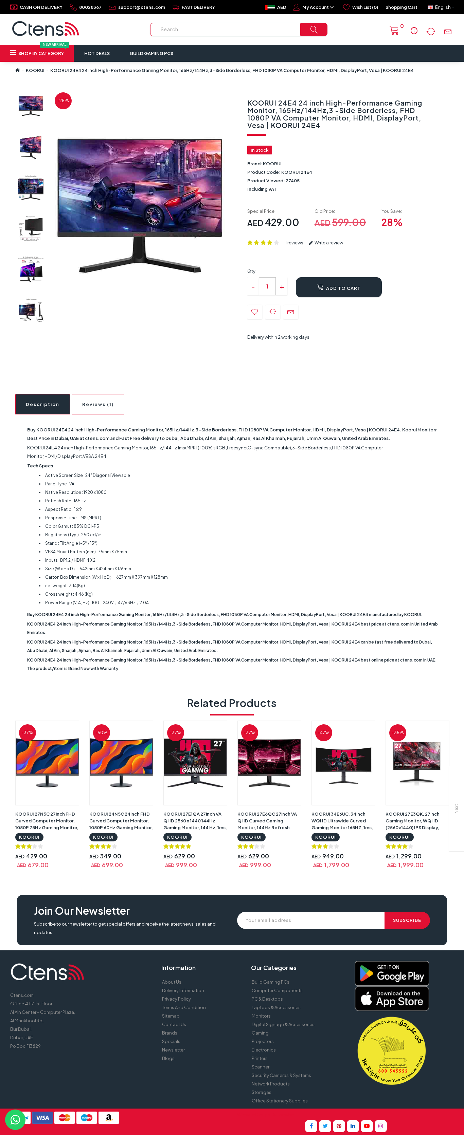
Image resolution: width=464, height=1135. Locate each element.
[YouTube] (367, 1126)
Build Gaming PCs (151, 53)
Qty (251, 271)
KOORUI (35, 70)
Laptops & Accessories (276, 1007)
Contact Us (174, 1024)
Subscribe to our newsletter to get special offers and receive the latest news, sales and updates (125, 928)
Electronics (264, 1050)
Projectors (263, 1041)
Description (42, 404)
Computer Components (277, 990)
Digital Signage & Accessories (283, 1024)
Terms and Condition (184, 1007)
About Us (171, 982)
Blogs (168, 1058)
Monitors (261, 1016)
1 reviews (294, 242)
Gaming (260, 1033)
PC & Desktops (267, 999)
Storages (261, 1092)
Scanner (260, 1066)
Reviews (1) (98, 404)
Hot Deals (97, 53)
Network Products (271, 1083)
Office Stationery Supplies (280, 1100)
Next (456, 809)
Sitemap (171, 1016)
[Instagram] (381, 1126)
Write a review (328, 242)
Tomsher (286, 1114)
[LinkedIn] (353, 1126)
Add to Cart (343, 288)
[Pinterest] (339, 1126)
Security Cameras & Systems (281, 1075)
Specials (171, 1041)
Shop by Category (42, 50)
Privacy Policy (176, 999)
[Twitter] (325, 1126)
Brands (169, 1033)
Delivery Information (183, 990)
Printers (260, 1058)
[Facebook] (311, 1126)
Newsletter (173, 1050)
